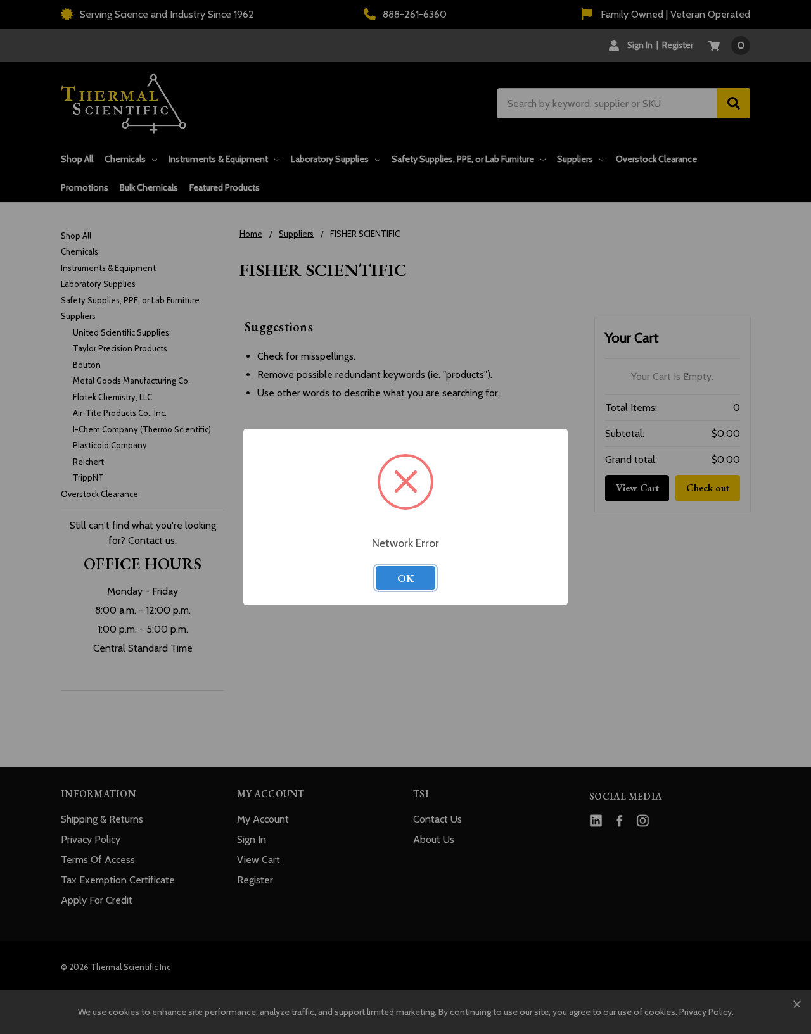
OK (405, 578)
